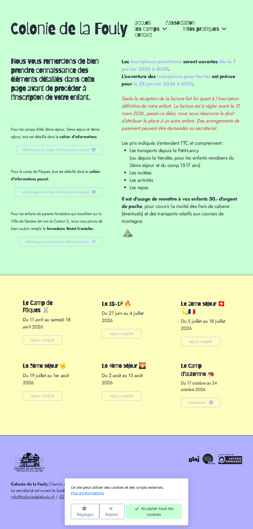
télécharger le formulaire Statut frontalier (57, 241)
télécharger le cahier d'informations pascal (55, 192)
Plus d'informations (87, 492)
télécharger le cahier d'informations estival (55, 150)
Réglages (85, 514)
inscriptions (197, 402)
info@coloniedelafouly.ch (33, 497)
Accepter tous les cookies (157, 511)
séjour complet (42, 340)
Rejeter (112, 514)
